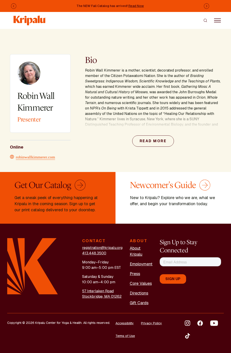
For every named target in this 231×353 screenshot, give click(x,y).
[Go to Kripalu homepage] (32, 266)
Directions (139, 293)
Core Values (141, 283)
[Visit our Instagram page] (187, 323)
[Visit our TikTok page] (187, 336)
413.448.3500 (94, 253)
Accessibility (125, 323)
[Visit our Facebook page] (200, 323)
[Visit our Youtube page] (214, 323)
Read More (153, 141)
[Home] (30, 18)
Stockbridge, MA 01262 (102, 296)
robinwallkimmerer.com (35, 157)
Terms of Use (125, 336)
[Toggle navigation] (217, 20)
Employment (141, 264)
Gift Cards (139, 302)
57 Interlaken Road (98, 291)
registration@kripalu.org (102, 247)
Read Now (136, 6)
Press (135, 273)
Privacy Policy (151, 323)
